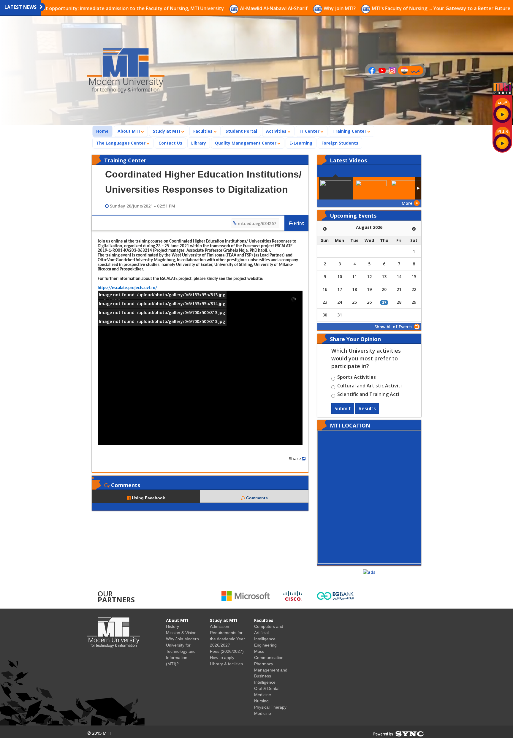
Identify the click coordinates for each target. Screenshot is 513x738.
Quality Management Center (246, 143)
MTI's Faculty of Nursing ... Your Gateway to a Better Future (398, 8)
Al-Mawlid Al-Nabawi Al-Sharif (231, 8)
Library (198, 143)
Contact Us (170, 143)
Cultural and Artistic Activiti (369, 386)
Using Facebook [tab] (148, 497)
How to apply (222, 657)
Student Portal (241, 131)
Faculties (203, 131)
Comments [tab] (256, 497)
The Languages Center (121, 143)
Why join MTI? (297, 8)
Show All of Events (393, 327)
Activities (277, 131)
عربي (417, 71)
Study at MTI (167, 131)
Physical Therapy (270, 707)
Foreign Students (342, 143)
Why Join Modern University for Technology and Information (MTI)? (182, 651)
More (407, 203)
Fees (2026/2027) (227, 651)
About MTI (129, 131)
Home (104, 131)
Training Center (350, 131)
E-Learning (301, 143)
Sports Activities (356, 378)
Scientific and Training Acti (368, 395)
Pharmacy (263, 663)
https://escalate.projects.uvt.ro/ (127, 288)
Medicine (262, 713)
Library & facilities (226, 663)
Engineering (265, 645)
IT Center (310, 131)
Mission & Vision (181, 632)
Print (298, 223)
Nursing (261, 701)
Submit (343, 408)
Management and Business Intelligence (270, 676)
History (172, 626)
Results (367, 408)
